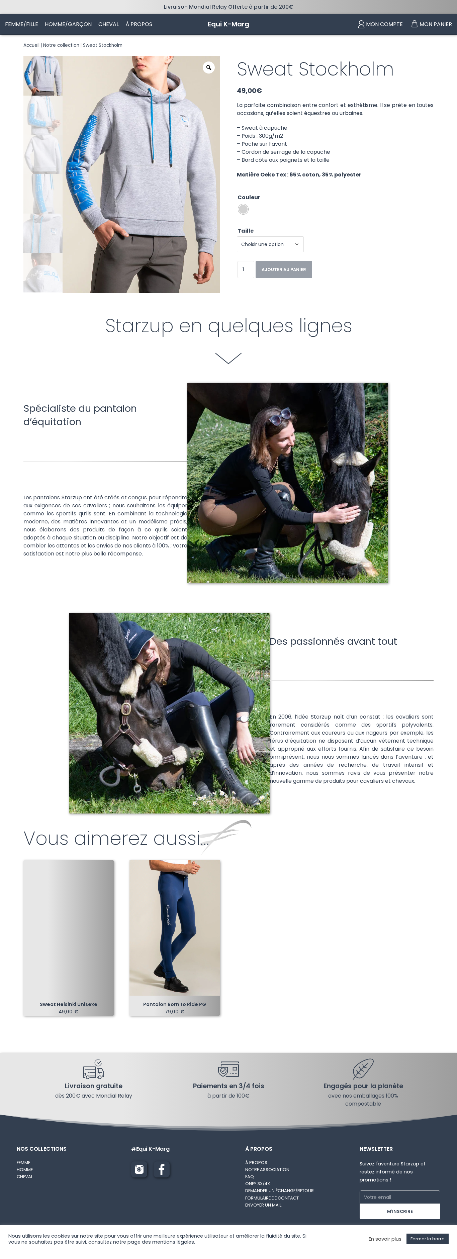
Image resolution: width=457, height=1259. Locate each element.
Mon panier (436, 24)
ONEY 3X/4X (257, 1183)
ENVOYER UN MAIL (263, 1205)
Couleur (249, 197)
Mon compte (384, 24)
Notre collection (61, 45)
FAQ (249, 1176)
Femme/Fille (21, 24)
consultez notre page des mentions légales (141, 1242)
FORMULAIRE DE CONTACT (272, 1198)
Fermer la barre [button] (427, 1239)
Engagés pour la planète (363, 1086)
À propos (138, 24)
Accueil (31, 45)
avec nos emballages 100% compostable (363, 1100)
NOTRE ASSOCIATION (267, 1169)
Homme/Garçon (68, 24)
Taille (246, 231)
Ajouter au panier (284, 269)
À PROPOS (256, 1162)
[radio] (243, 209)
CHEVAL (25, 1176)
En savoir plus (385, 1239)
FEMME (23, 1162)
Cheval (108, 24)
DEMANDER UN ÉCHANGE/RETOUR (279, 1190)
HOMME (25, 1169)
